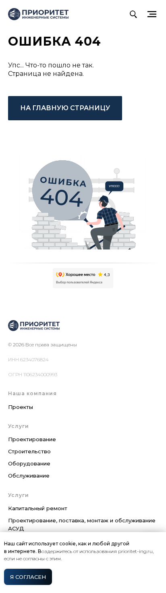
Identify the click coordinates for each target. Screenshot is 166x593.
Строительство (29, 451)
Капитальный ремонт (37, 508)
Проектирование (32, 439)
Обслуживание (29, 475)
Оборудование (29, 463)
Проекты (20, 407)
